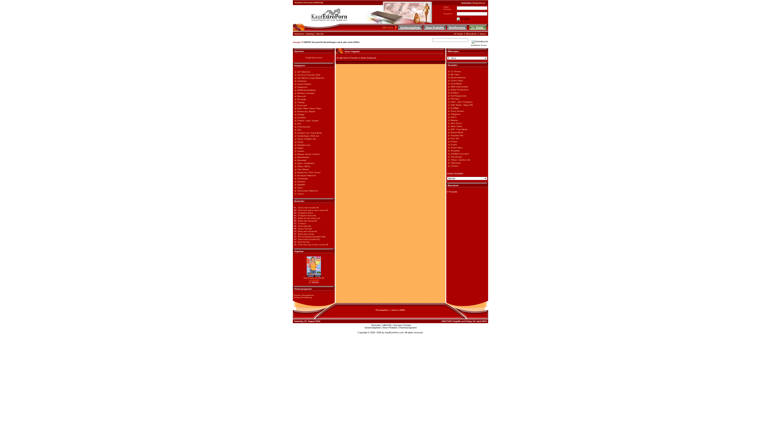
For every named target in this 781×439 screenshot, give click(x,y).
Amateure (302, 81)
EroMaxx (455, 93)
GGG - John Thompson (462, 102)
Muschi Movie (457, 132)
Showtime (455, 151)
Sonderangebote (372, 327)
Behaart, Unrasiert (305, 93)
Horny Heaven (457, 111)
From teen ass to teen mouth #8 (313, 244)
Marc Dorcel (456, 123)
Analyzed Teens (305, 213)
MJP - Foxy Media (459, 129)
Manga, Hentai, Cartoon (308, 154)
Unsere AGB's (398, 310)
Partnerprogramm (408, 327)
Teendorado (456, 157)
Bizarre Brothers (458, 77)
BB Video (455, 74)
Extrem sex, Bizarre (306, 111)
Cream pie (302, 105)
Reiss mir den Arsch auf (309, 218)
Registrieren (479, 3)
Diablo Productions (459, 90)
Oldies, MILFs (303, 166)
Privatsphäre (382, 310)
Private (454, 141)
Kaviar (300, 142)
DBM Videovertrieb (459, 87)
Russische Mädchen (306, 175)
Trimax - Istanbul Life (460, 160)
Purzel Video (457, 148)
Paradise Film (457, 135)
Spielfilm (301, 185)
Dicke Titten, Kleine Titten (309, 108)
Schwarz (301, 181)
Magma (454, 120)
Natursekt (301, 160)
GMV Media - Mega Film (462, 105)
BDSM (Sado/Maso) (306, 90)
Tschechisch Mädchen (307, 191)
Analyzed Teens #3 (307, 215)
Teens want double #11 (309, 239)
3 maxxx (302, 223)
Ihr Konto (458, 34)
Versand (308, 2)
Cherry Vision (457, 80)
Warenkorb (471, 34)
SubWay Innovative (460, 154)
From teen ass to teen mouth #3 (313, 210)
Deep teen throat (306, 234)
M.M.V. (454, 117)
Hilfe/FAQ (318, 2)
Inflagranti (455, 114)
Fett (299, 124)
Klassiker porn (304, 145)
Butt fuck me (304, 242)
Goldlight (455, 108)
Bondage (301, 99)
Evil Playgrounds (458, 96)
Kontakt (298, 2)
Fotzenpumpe (303, 127)
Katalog (310, 34)
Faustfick (301, 117)
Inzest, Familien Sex (306, 139)
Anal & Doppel (304, 84)
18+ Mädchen (303, 72)
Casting (300, 102)
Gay (299, 130)
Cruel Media (456, 84)
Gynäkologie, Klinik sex (308, 136)
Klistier (300, 148)
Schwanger (302, 178)
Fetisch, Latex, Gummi (307, 121)
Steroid (319, 34)
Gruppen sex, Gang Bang (309, 133)
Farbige (300, 114)
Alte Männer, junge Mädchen (310, 78)
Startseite (299, 34)
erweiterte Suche (479, 45)
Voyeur (300, 194)
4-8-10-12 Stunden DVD (308, 75)
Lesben (300, 151)
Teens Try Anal (305, 229)
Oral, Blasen (303, 169)
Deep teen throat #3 (307, 221)
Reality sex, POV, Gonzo (309, 172)
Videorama (456, 163)
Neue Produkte (390, 327)
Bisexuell (301, 96)
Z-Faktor (454, 166)
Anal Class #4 (304, 226)
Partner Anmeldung (303, 297)
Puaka (454, 144)
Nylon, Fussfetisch (305, 163)
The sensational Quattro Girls (311, 237)
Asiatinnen (302, 87)
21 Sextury (456, 71)
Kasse (483, 34)
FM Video (455, 99)
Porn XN (455, 138)
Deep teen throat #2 (307, 231)
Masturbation (303, 157)
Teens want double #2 (308, 207)
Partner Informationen (304, 295)
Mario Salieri (456, 126)
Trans (300, 188)
